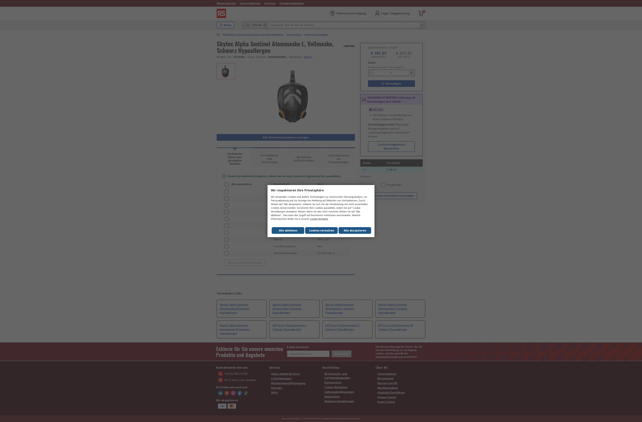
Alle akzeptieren (355, 230)
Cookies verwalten (321, 230)
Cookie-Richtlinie (319, 218)
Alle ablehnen (288, 230)
